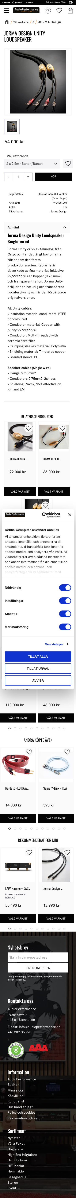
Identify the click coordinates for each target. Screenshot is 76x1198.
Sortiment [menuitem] (17, 1130)
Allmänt (13, 227)
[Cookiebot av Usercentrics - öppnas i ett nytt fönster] (44, 515)
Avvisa (38, 680)
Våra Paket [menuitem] (16, 1143)
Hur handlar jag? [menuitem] (20, 1107)
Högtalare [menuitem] (15, 1149)
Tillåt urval (38, 668)
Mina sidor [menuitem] (16, 1090)
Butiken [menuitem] (13, 1085)
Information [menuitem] (18, 1072)
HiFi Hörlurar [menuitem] (18, 1160)
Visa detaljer (54, 644)
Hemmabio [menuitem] (16, 1171)
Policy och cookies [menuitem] (21, 1112)
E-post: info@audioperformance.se (34, 1027)
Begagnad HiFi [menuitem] (18, 1177)
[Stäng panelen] (69, 514)
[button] (7, 10)
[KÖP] (53, 177)
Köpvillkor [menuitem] (15, 1096)
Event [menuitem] (12, 1188)
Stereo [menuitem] (13, 1182)
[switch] (65, 600)
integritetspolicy (16, 979)
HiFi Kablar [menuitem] (16, 1166)
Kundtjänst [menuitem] (16, 1101)
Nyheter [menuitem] (14, 1138)
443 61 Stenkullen (21, 1019)
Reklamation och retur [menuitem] (25, 1118)
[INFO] (20, 491)
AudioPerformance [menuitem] (22, 1079)
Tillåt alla (38, 656)
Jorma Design (58, 211)
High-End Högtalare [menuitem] (22, 1155)
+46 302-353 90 (19, 1032)
